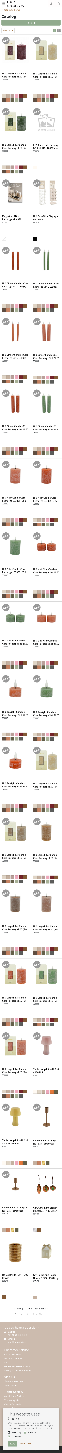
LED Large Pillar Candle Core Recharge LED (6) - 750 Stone (45, 77)
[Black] (35, 239)
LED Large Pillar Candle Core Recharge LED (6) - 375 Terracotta (14, 1001)
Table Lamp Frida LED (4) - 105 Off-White (15, 1142)
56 (40, 1313)
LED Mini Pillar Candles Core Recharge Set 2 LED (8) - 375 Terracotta (46, 572)
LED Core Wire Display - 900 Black (45, 218)
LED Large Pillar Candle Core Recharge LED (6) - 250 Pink (14, 1072)
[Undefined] (4, 239)
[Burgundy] (21, 96)
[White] (35, 167)
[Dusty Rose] (12, 96)
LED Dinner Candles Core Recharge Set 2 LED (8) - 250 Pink (15, 358)
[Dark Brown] (4, 100)
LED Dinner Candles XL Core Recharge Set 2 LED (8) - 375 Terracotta (15, 429)
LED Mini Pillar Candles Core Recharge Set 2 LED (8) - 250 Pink (46, 644)
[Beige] (8, 96)
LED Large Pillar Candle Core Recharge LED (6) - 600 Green (14, 148)
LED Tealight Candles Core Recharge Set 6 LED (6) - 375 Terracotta (15, 786)
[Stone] (21, 100)
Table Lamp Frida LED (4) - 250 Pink (46, 1071)
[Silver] (35, 1230)
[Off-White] (4, 96)
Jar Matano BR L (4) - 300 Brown (15, 1276)
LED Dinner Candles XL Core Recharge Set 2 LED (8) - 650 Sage (46, 429)
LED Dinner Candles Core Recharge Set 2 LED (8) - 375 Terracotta (15, 286)
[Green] (12, 100)
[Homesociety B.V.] (16, 3)
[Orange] (52, 1092)
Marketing (16, 1436)
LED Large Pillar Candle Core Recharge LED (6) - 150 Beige (14, 858)
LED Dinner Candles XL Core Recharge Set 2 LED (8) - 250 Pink (46, 358)
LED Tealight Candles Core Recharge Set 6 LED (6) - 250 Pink (15, 715)
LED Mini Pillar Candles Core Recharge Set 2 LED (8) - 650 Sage (15, 643)
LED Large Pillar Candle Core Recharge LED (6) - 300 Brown (45, 858)
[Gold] (43, 1163)
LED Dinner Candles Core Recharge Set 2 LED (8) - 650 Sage (46, 286)
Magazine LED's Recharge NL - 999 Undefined (11, 219)
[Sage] (16, 100)
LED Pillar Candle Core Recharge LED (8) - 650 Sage (14, 572)
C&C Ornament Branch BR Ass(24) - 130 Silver (45, 1209)
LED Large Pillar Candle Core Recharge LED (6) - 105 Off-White (45, 786)
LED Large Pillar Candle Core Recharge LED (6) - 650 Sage (45, 1001)
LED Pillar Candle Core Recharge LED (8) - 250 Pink (14, 501)
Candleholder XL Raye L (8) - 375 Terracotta (45, 1142)
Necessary (16, 1432)
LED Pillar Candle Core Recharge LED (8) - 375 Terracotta (45, 501)
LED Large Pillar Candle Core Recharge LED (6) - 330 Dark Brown (14, 929)
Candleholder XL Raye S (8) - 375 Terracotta (14, 1209)
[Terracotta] (8, 100)
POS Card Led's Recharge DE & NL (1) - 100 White (46, 147)
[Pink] (16, 96)
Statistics (32, 1432)
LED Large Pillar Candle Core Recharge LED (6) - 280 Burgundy (14, 76)
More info (25, 1443)
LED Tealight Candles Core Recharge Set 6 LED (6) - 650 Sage (46, 715)
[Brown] (25, 96)
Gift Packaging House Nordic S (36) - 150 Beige (46, 1277)
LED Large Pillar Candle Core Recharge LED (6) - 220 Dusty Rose (45, 929)
